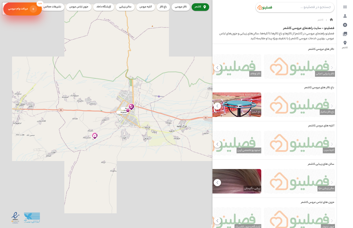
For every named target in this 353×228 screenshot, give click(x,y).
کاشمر (198, 7)
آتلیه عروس (146, 7)
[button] (94, 136)
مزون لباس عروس (78, 7)
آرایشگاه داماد (103, 7)
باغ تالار (163, 7)
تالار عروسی (181, 7)
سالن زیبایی (125, 7)
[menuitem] (345, 7)
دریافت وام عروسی (25, 6)
